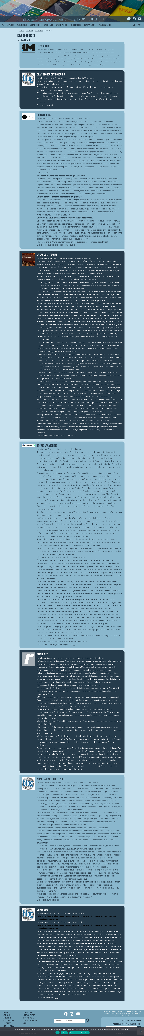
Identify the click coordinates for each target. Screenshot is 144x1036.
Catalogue (10, 25)
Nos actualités (35, 25)
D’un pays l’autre (90, 25)
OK (58, 1033)
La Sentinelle (39, 31)
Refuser (64, 1033)
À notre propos (61, 25)
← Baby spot (24, 40)
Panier (25, 1023)
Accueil (22, 31)
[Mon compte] (134, 25)
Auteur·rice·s (22, 25)
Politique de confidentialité (79, 1033)
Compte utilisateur (30, 1020)
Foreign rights (75, 25)
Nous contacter (105, 25)
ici (52, 105)
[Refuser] (141, 1031)
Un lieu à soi (48, 25)
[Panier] (139, 25)
